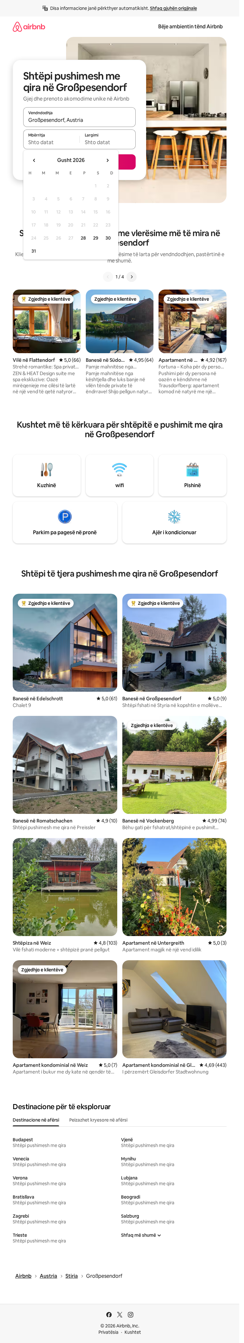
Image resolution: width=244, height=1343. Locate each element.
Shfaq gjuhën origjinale (173, 8)
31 (33, 251)
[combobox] (79, 120)
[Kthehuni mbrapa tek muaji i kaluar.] (34, 160)
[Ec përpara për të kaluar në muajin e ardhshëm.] (107, 160)
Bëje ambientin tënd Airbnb (190, 26)
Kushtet (133, 1332)
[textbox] (51, 142)
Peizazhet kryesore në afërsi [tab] (98, 1120)
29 (95, 238)
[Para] (131, 277)
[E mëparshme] (108, 277)
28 (83, 238)
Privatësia (108, 1332)
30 (108, 238)
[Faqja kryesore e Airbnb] (29, 27)
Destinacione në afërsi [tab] (36, 1120)
